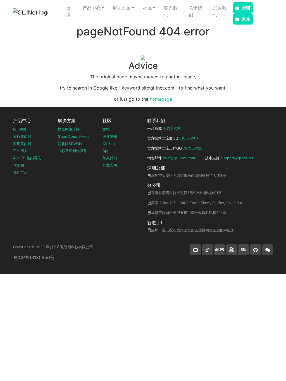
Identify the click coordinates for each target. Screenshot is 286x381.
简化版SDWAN (70, 143)
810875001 (188, 138)
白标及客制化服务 (72, 150)
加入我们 (220, 11)
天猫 (246, 8)
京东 (246, 19)
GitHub (109, 143)
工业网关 (20, 150)
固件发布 (110, 136)
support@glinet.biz (237, 158)
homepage (161, 99)
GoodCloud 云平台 (73, 136)
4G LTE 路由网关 (27, 158)
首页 (68, 11)
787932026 (192, 148)
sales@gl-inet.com (179, 158)
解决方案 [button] (122, 8)
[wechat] (267, 249)
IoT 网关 (20, 129)
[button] (195, 249)
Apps (107, 150)
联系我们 (171, 11)
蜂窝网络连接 (69, 129)
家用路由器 (22, 143)
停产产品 (20, 172)
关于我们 (195, 11)
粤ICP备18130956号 (33, 257)
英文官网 (110, 165)
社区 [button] (147, 8)
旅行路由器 (22, 136)
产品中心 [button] (92, 8)
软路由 (18, 165)
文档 (106, 129)
